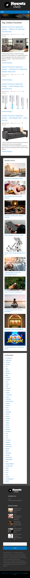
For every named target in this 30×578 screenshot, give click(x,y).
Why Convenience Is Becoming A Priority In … (18, 517)
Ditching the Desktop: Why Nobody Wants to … (17, 524)
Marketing (8, 444)
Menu (2, 12)
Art (6, 366)
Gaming (8, 418)
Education (8, 399)
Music (7, 451)
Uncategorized (10, 479)
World (7, 481)
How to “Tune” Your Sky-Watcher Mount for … (18, 537)
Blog (7, 375)
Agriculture (8, 360)
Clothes (8, 392)
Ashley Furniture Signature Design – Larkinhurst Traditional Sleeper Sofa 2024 (14, 69)
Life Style (8, 440)
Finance (8, 405)
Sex (7, 461)
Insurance (8, 431)
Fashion (8, 403)
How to (8, 427)
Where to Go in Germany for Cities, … (18, 510)
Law (7, 435)
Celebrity (8, 388)
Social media (9, 466)
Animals (8, 364)
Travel (7, 476)
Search (15, 548)
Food (7, 407)
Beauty (7, 371)
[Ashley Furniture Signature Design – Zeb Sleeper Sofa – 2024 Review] (15, 134)
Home (7, 425)
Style (7, 470)
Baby (7, 369)
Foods (7, 410)
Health (7, 420)
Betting (8, 373)
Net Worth (8, 453)
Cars (7, 382)
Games (7, 414)
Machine (8, 442)
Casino (7, 384)
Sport (7, 468)
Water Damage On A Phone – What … (18, 530)
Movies (7, 448)
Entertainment (9, 401)
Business (8, 377)
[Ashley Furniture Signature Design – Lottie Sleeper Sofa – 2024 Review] (15, 102)
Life (7, 438)
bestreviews (6, 34)
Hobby (7, 422)
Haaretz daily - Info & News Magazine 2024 (12, 573)
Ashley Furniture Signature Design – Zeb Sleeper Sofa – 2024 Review (14, 117)
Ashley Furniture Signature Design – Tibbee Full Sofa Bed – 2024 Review (14, 29)
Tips (7, 474)
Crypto (7, 397)
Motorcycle (9, 446)
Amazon (4, 36)
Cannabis (8, 379)
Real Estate (9, 457)
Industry (8, 429)
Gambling (8, 412)
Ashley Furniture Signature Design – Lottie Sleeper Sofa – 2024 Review (13, 86)
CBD (7, 386)
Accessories (9, 358)
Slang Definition (10, 463)
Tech (7, 472)
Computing (9, 394)
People (8, 455)
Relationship (9, 459)
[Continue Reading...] (7, 62)
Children (8, 390)
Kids (7, 433)
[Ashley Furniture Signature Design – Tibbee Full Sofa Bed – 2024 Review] (15, 45)
